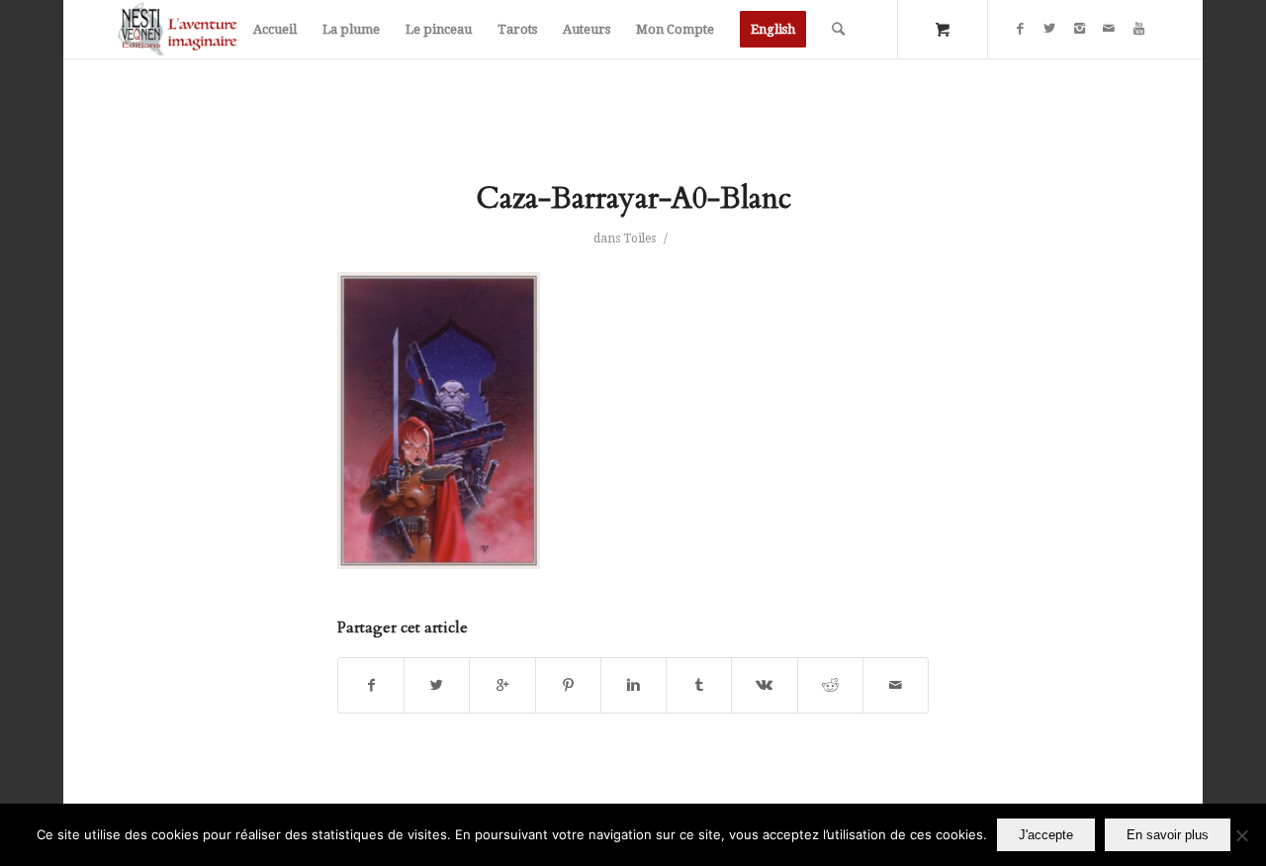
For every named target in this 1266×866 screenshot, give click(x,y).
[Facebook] (1020, 29)
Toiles (639, 238)
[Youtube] (1138, 29)
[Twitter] (1049, 29)
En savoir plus (1168, 834)
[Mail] (1109, 29)
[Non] (1241, 835)
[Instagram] (1079, 29)
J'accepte (1046, 834)
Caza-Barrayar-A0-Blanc (633, 198)
